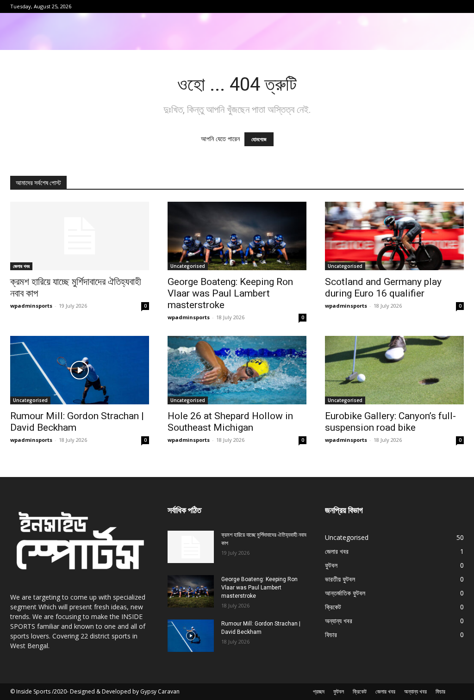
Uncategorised (187, 266)
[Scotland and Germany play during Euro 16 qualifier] (394, 236)
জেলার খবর (21, 266)
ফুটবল (338, 691)
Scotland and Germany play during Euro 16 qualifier (383, 287)
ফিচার (440, 691)
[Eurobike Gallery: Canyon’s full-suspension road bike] (394, 370)
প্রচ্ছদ (318, 691)
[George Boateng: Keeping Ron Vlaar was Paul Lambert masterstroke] (237, 236)
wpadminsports (31, 305)
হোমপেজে (259, 139)
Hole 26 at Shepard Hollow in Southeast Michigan (230, 421)
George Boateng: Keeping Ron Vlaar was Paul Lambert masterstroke (230, 293)
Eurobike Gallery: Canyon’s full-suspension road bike (390, 421)
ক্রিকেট (360, 691)
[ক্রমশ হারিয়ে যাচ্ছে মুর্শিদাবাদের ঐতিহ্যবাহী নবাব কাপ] (79, 236)
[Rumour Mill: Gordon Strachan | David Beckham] (79, 370)
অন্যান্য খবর (415, 691)
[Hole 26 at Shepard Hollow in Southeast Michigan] (237, 370)
